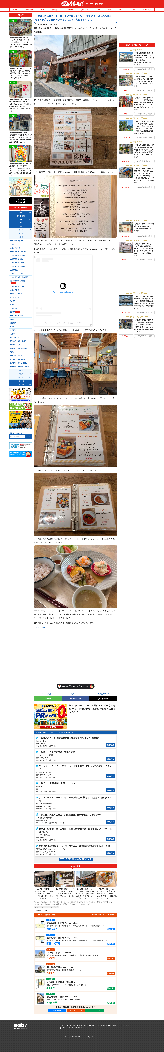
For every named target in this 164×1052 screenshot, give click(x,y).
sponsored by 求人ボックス (67, 732)
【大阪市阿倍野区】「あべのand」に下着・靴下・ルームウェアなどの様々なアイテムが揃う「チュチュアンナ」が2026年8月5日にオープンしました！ (20, 42)
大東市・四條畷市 (16, 294)
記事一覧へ (75, 694)
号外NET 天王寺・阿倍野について (74, 1028)
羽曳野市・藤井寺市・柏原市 (19, 367)
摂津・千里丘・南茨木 (17, 315)
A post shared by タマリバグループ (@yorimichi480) (63, 323)
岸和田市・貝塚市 (16, 356)
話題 (109, 10)
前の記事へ (49, 694)
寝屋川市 (13, 323)
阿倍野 (56, 907)
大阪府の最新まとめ (16, 241)
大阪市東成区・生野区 (17, 266)
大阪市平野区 (14, 290)
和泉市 (12, 352)
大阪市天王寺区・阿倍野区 (19, 277)
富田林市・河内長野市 (17, 359)
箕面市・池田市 (15, 308)
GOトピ (16, 10)
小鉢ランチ (49, 907)
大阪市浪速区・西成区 (17, 286)
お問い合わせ (114, 1025)
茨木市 (12, 305)
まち (99, 10)
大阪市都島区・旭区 (16, 259)
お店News (69, 10)
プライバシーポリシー (130, 1025)
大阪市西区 (14, 270)
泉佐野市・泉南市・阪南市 (19, 363)
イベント (122, 10)
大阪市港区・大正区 (16, 273)
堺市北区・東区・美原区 (18, 341)
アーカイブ (147, 10)
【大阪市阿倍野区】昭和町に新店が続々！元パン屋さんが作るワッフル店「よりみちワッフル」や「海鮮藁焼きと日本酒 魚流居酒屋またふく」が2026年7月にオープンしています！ (144, 176)
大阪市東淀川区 (15, 248)
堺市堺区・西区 (15, 337)
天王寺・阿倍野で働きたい (46, 732)
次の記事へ (102, 694)
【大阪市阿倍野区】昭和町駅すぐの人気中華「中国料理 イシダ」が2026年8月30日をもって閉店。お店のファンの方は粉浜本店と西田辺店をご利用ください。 (20, 137)
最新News (30, 10)
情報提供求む (83, 1025)
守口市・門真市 (15, 297)
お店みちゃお (85, 10)
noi (46, 911)
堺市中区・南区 (15, 345)
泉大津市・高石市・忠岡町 (19, 348)
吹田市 (12, 301)
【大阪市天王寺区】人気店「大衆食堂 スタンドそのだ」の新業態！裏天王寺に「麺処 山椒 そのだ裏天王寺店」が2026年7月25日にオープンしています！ (20, 73)
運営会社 (73, 1025)
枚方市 (12, 326)
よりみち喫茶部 (40, 627)
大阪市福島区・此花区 (17, 255)
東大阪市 (13, 330)
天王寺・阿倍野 (94, 3)
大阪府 (54, 24)
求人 (42, 10)
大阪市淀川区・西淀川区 (18, 252)
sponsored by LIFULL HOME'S (103, 914)
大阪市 (12, 244)
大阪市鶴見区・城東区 (17, 262)
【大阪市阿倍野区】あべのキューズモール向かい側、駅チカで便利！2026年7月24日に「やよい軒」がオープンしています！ (143, 81)
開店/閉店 (55, 10)
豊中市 (15, 312)
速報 (133, 10)
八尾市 (12, 334)
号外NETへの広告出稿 (99, 1025)
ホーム (64, 1025)
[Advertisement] (137, 28)
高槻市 (12, 319)
